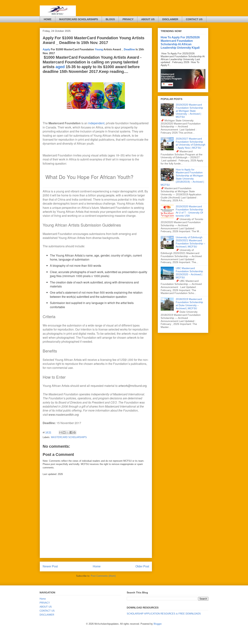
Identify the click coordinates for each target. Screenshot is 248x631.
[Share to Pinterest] (74, 432)
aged (60, 66)
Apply (46, 49)
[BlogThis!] (64, 432)
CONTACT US (194, 19)
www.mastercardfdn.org (63, 414)
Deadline (130, 49)
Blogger (157, 623)
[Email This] (60, 432)
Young (99, 49)
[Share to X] (67, 432)
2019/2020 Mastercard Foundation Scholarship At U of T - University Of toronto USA (189, 211)
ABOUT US (148, 19)
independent (96, 123)
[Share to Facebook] (71, 432)
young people (105, 195)
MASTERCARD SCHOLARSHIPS (78, 19)
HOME (47, 19)
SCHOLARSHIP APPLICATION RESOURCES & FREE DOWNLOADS (164, 613)
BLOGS (110, 19)
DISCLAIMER (170, 19)
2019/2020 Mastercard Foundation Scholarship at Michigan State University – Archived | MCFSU (189, 110)
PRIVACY (128, 19)
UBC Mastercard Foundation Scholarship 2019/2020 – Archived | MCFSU (189, 273)
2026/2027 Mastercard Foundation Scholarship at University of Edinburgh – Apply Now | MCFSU (190, 143)
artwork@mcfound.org (132, 386)
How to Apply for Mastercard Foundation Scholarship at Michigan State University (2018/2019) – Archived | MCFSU (182, 177)
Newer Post (50, 566)
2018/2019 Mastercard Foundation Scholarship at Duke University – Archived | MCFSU (189, 304)
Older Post (142, 566)
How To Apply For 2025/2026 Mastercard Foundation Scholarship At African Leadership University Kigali (180, 42)
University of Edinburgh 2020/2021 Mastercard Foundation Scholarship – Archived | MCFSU (190, 242)
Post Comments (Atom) (103, 575)
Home (97, 566)
